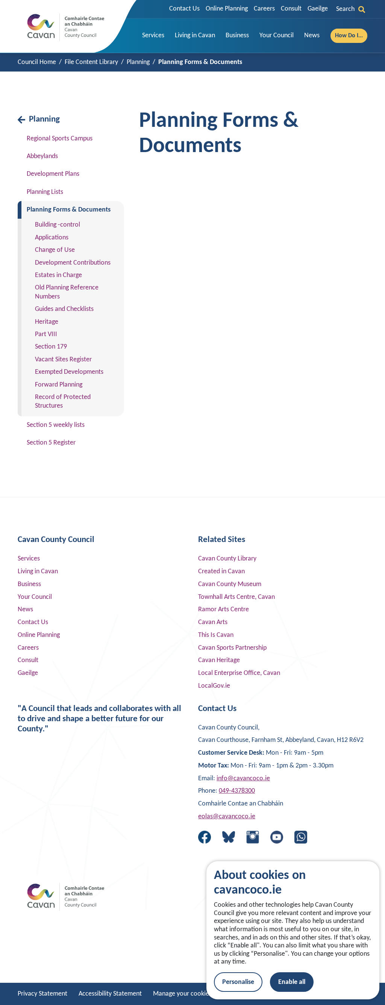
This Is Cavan (215, 635)
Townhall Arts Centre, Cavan (236, 597)
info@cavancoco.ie (243, 778)
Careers (264, 8)
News (25, 609)
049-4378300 (237, 791)
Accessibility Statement (110, 993)
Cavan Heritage (219, 660)
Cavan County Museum (229, 584)
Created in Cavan (221, 571)
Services (29, 558)
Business (29, 584)
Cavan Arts (212, 622)
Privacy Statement (42, 993)
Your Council (35, 597)
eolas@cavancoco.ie (226, 816)
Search (345, 9)
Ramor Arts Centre (223, 609)
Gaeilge (318, 8)
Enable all (291, 982)
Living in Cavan (38, 571)
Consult (291, 8)
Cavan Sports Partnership (232, 648)
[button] (153, 35)
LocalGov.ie (214, 686)
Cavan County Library (227, 558)
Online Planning (227, 8)
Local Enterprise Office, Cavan (239, 673)
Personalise (238, 982)
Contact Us (184, 8)
